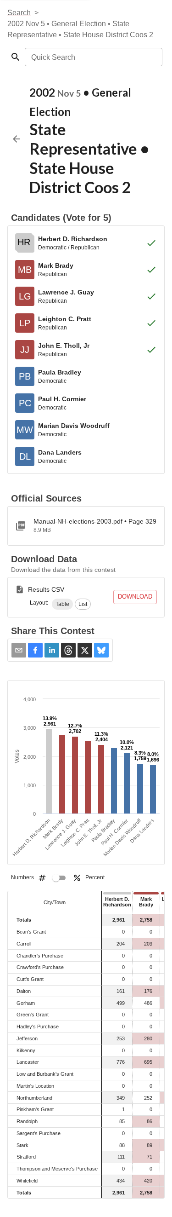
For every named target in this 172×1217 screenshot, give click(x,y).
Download (135, 596)
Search (19, 13)
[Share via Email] (18, 650)
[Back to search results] (16, 139)
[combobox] (93, 57)
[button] (62, 604)
